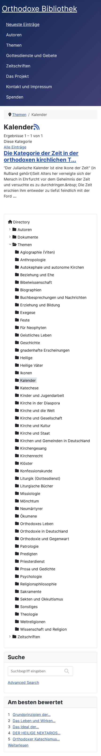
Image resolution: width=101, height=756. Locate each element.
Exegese (27, 312)
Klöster (26, 463)
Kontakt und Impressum (29, 86)
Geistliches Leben (35, 335)
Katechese (29, 387)
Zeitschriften (18, 65)
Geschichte (30, 342)
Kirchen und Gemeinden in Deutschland (55, 440)
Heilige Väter (31, 365)
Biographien (30, 289)
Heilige (26, 357)
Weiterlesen (18, 745)
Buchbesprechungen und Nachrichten (53, 297)
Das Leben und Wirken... (34, 720)
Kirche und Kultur (35, 425)
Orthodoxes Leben (36, 523)
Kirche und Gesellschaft (41, 417)
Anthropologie (33, 259)
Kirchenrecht (31, 455)
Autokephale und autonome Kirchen (52, 267)
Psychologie (31, 576)
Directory (21, 221)
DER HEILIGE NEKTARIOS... (36, 733)
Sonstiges (29, 606)
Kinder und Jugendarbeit (42, 395)
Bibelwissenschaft (36, 282)
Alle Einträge (15, 147)
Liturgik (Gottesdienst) (40, 478)
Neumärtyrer (31, 508)
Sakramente (30, 591)
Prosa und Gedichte (37, 568)
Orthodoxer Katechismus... (36, 739)
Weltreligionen (32, 621)
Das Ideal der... (26, 726)
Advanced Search (23, 682)
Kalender (28, 380)
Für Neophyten (33, 327)
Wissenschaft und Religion (43, 629)
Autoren (14, 34)
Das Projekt (17, 76)
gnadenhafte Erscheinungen (45, 350)
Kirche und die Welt (37, 410)
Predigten (28, 553)
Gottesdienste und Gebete (31, 55)
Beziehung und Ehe (37, 274)
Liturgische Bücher (36, 485)
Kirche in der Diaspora (40, 402)
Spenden (14, 96)
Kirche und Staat (35, 433)
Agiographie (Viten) (37, 252)
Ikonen (26, 372)
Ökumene (28, 516)
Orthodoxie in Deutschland (44, 531)
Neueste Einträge (22, 24)
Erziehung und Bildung (40, 304)
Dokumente (28, 236)
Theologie (29, 614)
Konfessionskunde (36, 470)
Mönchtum (29, 500)
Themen (14, 45)
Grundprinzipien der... (31, 714)
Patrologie (29, 546)
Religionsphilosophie (38, 583)
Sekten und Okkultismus (41, 598)
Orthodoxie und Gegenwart (44, 538)
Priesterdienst (32, 561)
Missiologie (30, 493)
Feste (25, 319)
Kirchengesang (33, 448)
